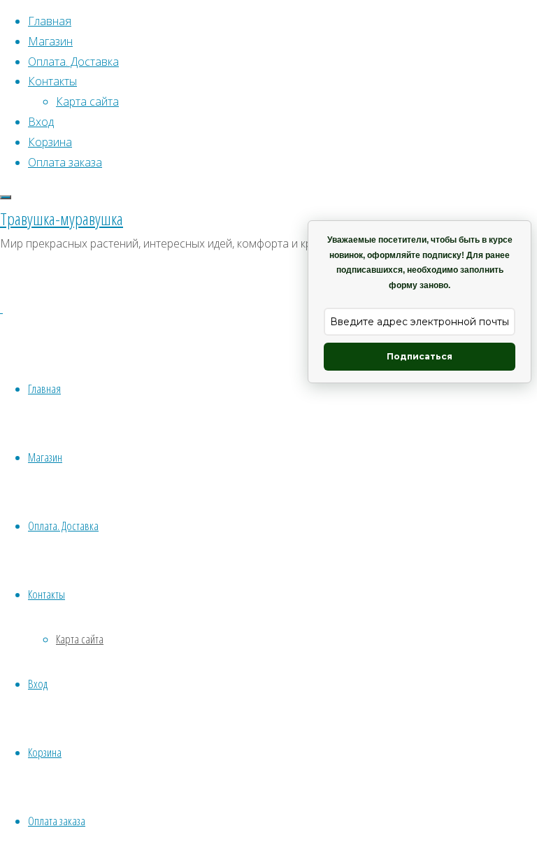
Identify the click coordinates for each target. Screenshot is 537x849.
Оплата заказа (56, 821)
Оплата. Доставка (63, 526)
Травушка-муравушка (61, 218)
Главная (44, 388)
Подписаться (419, 356)
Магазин (45, 457)
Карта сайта (79, 639)
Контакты (46, 594)
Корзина (45, 752)
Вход (38, 684)
